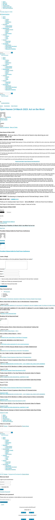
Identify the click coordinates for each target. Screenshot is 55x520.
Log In (2, 504)
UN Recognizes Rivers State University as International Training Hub (19, 327)
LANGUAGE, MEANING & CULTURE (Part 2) (12, 340)
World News (8, 22)
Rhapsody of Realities (10, 49)
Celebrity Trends (9, 29)
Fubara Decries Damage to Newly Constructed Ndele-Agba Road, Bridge (20, 379)
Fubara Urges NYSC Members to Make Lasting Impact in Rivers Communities (22, 366)
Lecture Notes (8, 25)
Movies (7, 31)
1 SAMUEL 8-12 (14, 199)
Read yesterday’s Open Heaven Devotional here (27, 161)
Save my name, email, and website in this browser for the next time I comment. (20, 279)
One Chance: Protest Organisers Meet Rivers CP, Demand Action (18, 360)
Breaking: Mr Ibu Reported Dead (9, 316)
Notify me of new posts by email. (9, 283)
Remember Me (5, 487)
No (31, 512)
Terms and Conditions (8, 8)
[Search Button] (12, 52)
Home (4, 1)
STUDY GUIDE (8, 27)
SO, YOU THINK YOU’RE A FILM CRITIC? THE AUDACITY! (15, 353)
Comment (2, 269)
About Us (5, 3)
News (4, 18)
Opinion (7, 23)
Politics (7, 19)
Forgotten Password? (5, 492)
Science (4, 40)
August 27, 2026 (4, 393)
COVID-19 (7, 42)
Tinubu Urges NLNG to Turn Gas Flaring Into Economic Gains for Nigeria (20, 373)
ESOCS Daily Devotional (11, 46)
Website (2, 276)
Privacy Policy (6, 5)
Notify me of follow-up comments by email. (12, 281)
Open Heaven (8, 47)
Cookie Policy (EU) (7, 6)
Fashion (7, 36)
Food (6, 37)
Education (5, 24)
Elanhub (5, 426)
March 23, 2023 (3, 118)
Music (6, 32)
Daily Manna (8, 45)
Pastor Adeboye (11, 221)
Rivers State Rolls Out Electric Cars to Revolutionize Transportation (19, 301)
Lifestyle (5, 34)
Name (1, 271)
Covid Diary (8, 41)
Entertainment (6, 28)
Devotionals (5, 43)
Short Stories (8, 33)
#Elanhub (5, 221)
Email (1, 274)
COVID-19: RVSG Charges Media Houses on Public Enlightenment (18, 347)
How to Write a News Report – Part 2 (10, 333)
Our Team (5, 4)
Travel (6, 38)
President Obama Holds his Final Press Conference (15, 251)
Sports (7, 20)
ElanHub (9, 117)
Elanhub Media (25, 426)
